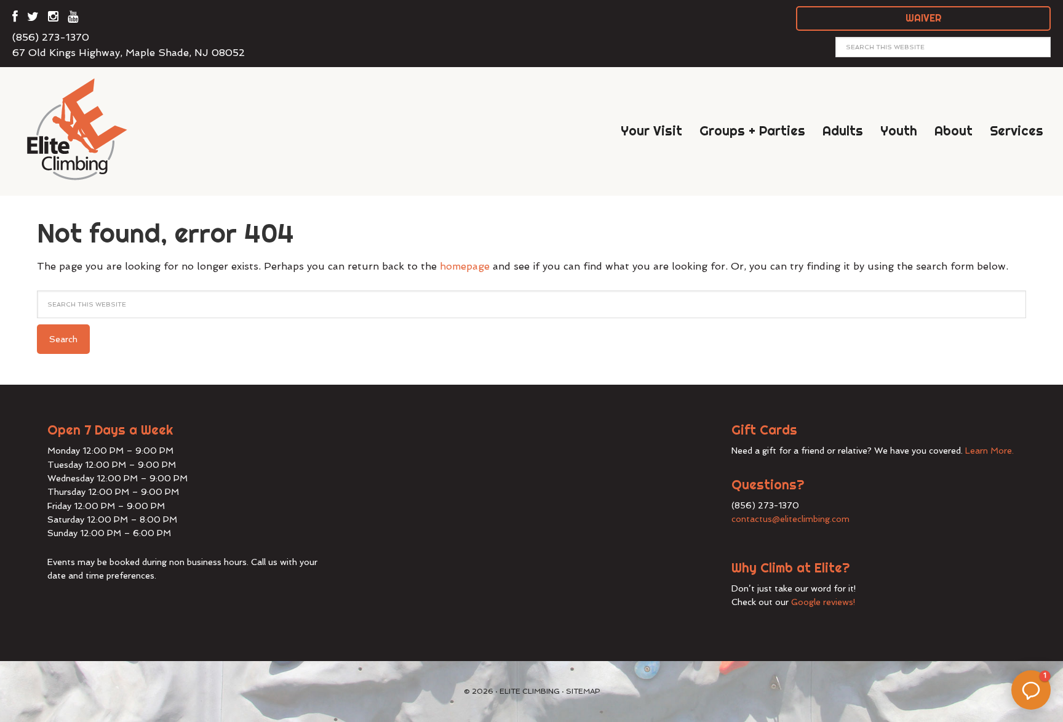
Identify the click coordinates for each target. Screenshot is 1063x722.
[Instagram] (53, 18)
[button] (1031, 690)
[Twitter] (33, 18)
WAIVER (924, 18)
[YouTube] (73, 18)
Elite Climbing (86, 128)
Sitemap (583, 691)
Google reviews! (823, 602)
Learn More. (989, 450)
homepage (465, 266)
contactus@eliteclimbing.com (790, 519)
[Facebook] (15, 18)
